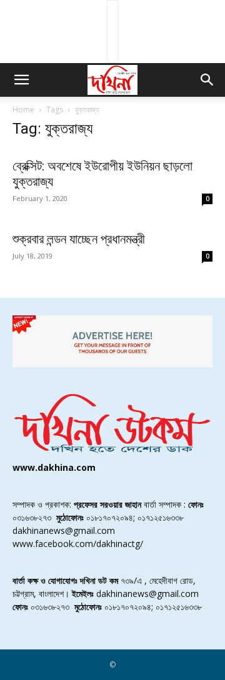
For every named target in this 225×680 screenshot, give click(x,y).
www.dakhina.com (54, 467)
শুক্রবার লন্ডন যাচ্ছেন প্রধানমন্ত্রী (78, 239)
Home (23, 109)
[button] (21, 80)
